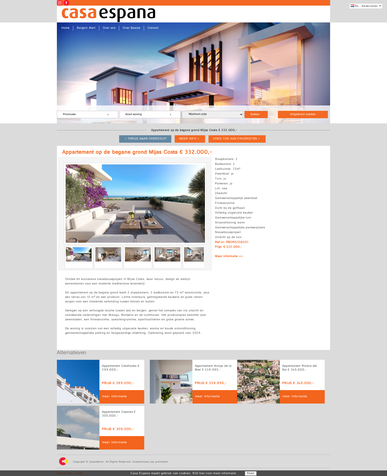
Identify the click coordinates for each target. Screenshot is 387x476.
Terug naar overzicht (147, 139)
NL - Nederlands (366, 6)
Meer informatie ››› (229, 256)
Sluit (250, 473)
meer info (188, 139)
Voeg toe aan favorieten (235, 139)
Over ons (109, 28)
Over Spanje (131, 28)
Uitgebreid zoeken (303, 114)
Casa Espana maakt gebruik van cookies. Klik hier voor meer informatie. (184, 473)
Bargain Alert (86, 28)
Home (65, 28)
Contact (153, 28)
